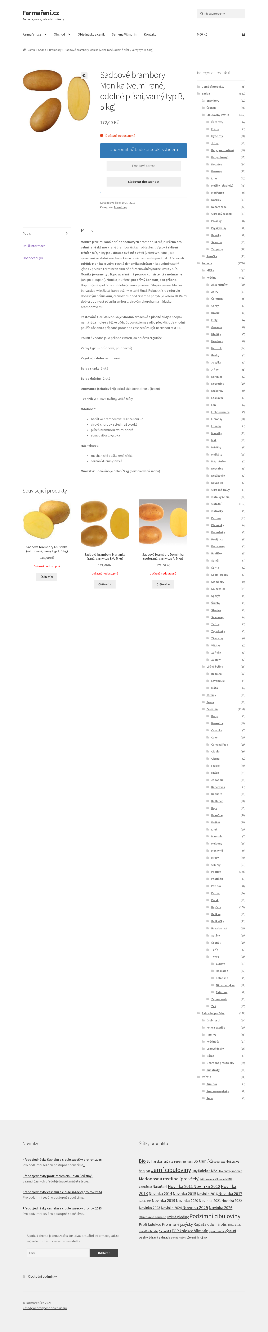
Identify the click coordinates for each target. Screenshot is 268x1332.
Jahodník (217, 780)
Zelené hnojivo (197, 1237)
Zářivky (216, 652)
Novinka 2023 (149, 1207)
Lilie (214, 178)
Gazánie (216, 327)
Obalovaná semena (152, 1217)
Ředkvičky (217, 921)
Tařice (215, 624)
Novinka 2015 (184, 1193)
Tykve (215, 956)
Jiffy (194, 1171)
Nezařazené (219, 207)
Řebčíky (216, 235)
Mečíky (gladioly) (222, 185)
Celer (214, 737)
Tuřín (214, 950)
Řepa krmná (219, 928)
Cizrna (215, 758)
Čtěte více (46, 577)
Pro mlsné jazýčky (177, 1224)
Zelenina (212, 709)
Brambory (55, 50)
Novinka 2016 (207, 1193)
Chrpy (215, 306)
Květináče (212, 1041)
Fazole (215, 766)
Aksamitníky (219, 285)
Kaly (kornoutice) (222, 150)
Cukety (220, 964)
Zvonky (216, 660)
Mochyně (217, 850)
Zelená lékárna (179, 1237)
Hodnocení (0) (33, 258)
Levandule (218, 681)
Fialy (214, 320)
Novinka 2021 (210, 1200)
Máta (214, 688)
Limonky (216, 419)
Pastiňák (217, 879)
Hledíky (216, 334)
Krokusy (216, 171)
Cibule (215, 751)
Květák (215, 822)
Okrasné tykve (225, 985)
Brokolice (217, 723)
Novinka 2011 (180, 1186)
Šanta (215, 567)
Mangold (217, 836)
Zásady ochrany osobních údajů (45, 1308)
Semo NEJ (165, 1231)
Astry (214, 292)
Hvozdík (216, 348)
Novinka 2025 (195, 1207)
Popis (27, 233)
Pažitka (216, 886)
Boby (214, 716)
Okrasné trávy (220, 490)
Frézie (215, 129)
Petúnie (216, 518)
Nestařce (217, 468)
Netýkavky (218, 475)
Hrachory (217, 341)
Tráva (210, 702)
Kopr (214, 808)
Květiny (211, 277)
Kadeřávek (218, 787)
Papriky (216, 872)
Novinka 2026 (220, 1207)
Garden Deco (219, 1162)
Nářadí (210, 1056)
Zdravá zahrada (159, 1237)
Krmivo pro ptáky (217, 1091)
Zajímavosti (219, 999)
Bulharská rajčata (160, 1161)
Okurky (215, 865)
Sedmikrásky (219, 575)
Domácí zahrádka (183, 1161)
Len (213, 405)
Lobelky (216, 426)
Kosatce (216, 164)
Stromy (211, 695)
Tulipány (217, 249)
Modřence (217, 192)
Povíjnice (217, 539)
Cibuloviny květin (217, 115)
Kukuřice (217, 815)
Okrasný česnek (221, 214)
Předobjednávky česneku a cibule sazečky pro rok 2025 (62, 1159)
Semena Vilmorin (124, 34)
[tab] (47, 234)
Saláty (215, 935)
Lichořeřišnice (220, 412)
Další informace (34, 246)
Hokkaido (222, 971)
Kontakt (150, 34)
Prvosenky (218, 546)
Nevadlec (217, 483)
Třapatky (217, 638)
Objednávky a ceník (91, 34)
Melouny (216, 843)
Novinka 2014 (160, 1193)
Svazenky (217, 617)
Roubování (151, 1231)
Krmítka (211, 1084)
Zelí (213, 1006)
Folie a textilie (215, 1027)
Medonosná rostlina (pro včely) (169, 1179)
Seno (209, 1098)
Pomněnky (218, 532)
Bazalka (216, 674)
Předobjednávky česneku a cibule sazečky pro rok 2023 (62, 1208)
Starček (216, 610)
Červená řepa (219, 744)
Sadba (42, 50)
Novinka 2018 (145, 1201)
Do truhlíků (203, 1161)
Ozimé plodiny (178, 1217)
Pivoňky (216, 221)
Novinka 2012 (206, 1186)
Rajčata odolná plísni (211, 1224)
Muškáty (216, 454)
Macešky (216, 433)
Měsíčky (216, 447)
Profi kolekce (150, 1224)
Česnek (211, 108)
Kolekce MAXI (208, 1170)
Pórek (215, 900)
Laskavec (217, 398)
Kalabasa (222, 978)
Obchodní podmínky (42, 1276)
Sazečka (211, 256)
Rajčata (216, 907)
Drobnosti (213, 1020)
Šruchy (215, 603)
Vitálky (215, 645)
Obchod (59, 34)
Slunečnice (218, 589)
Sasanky (216, 242)
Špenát (216, 942)
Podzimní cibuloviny (215, 1216)
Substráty (213, 1070)
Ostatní (216, 504)
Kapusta (216, 794)
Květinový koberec (230, 1171)
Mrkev (215, 858)
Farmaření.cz (41, 13)
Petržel (215, 893)
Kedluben (217, 801)
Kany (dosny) (219, 157)
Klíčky (210, 270)
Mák (213, 440)
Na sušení (160, 1186)
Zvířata (206, 1077)
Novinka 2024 (171, 1207)
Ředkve (215, 914)
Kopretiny (217, 383)
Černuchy (217, 299)
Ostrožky (217, 511)
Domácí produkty (213, 86)
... (84, 1165)
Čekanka (216, 730)
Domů (31, 50)
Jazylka (216, 362)
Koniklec (216, 377)
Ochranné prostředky (220, 1063)
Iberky (215, 355)
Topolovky (218, 631)
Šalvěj (215, 560)
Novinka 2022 (232, 1200)
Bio (142, 1161)
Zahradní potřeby (213, 1013)
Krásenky (217, 391)
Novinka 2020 (187, 1200)
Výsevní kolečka (216, 1231)
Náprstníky (218, 461)
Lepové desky (215, 1049)
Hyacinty (217, 136)
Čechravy (217, 122)
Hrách (215, 773)
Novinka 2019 (163, 1200)
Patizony (221, 992)
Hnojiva (211, 1034)
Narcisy (216, 200)
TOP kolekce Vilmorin (189, 1230)
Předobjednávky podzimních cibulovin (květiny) (58, 1176)
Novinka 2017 (230, 1193)
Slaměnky (217, 582)
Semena (207, 263)
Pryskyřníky (218, 228)
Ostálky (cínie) (221, 497)
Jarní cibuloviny (171, 1170)
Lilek (214, 829)
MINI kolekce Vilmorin (212, 1179)
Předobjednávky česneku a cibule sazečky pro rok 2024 (62, 1192)
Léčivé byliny (214, 666)
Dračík (215, 313)
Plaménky (217, 525)
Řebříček (216, 553)
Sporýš (215, 596)
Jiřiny (215, 143)
